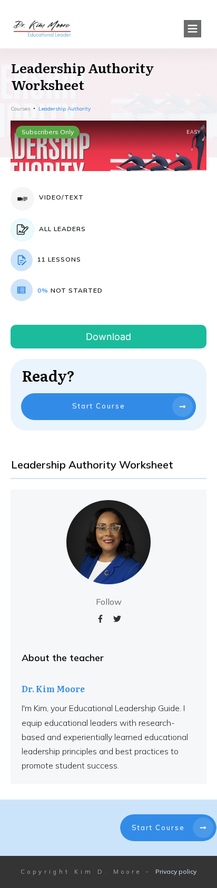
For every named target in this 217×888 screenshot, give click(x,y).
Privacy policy (175, 871)
